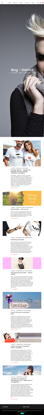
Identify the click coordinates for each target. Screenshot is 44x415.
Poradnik (35, 72)
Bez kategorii (14, 72)
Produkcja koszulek (17, 240)
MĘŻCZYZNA (15, 2)
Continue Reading (14, 187)
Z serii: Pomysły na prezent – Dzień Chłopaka (20, 347)
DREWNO (28, 5)
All (10, 72)
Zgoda (22, 413)
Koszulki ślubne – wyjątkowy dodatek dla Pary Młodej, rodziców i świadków (20, 171)
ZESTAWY (15, 5)
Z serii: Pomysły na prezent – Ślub (20, 313)
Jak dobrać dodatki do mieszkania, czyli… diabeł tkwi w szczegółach (21, 380)
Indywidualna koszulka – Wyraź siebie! (21, 273)
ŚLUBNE (32, 2)
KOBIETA (9, 2)
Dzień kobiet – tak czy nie (19, 209)
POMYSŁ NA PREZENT (22, 5)
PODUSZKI (20, 2)
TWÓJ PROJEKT (27, 2)
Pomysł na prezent (28, 72)
